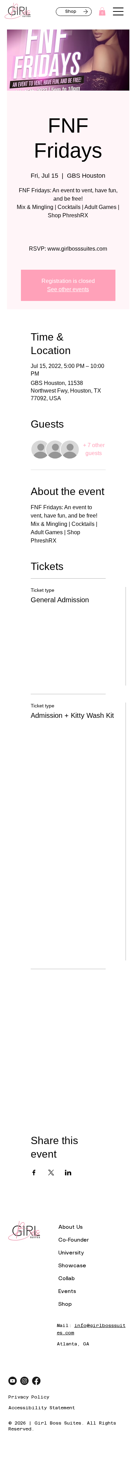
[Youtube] (12, 1381)
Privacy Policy (28, 1397)
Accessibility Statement (41, 1407)
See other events (68, 289)
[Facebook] (36, 1381)
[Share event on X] (51, 1172)
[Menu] (118, 11)
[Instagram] (24, 1381)
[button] (102, 11)
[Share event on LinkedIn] (68, 1172)
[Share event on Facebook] (34, 1172)
